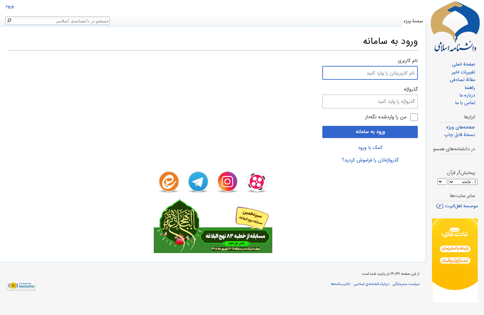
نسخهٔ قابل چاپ (459, 135)
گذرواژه (411, 89)
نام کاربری (408, 61)
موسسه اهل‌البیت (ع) (457, 206)
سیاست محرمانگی (406, 284)
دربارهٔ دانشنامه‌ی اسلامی (371, 284)
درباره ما (467, 95)
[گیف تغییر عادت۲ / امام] (455, 260)
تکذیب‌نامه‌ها (340, 284)
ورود (9, 6)
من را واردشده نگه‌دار (386, 117)
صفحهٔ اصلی (463, 64)
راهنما (470, 88)
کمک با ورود (370, 148)
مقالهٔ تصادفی (462, 80)
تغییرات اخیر (463, 72)
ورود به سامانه (370, 132)
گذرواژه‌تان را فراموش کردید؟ (370, 160)
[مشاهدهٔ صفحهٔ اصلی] (455, 26)
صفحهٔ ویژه (413, 21)
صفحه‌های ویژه (460, 127)
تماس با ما (465, 103)
